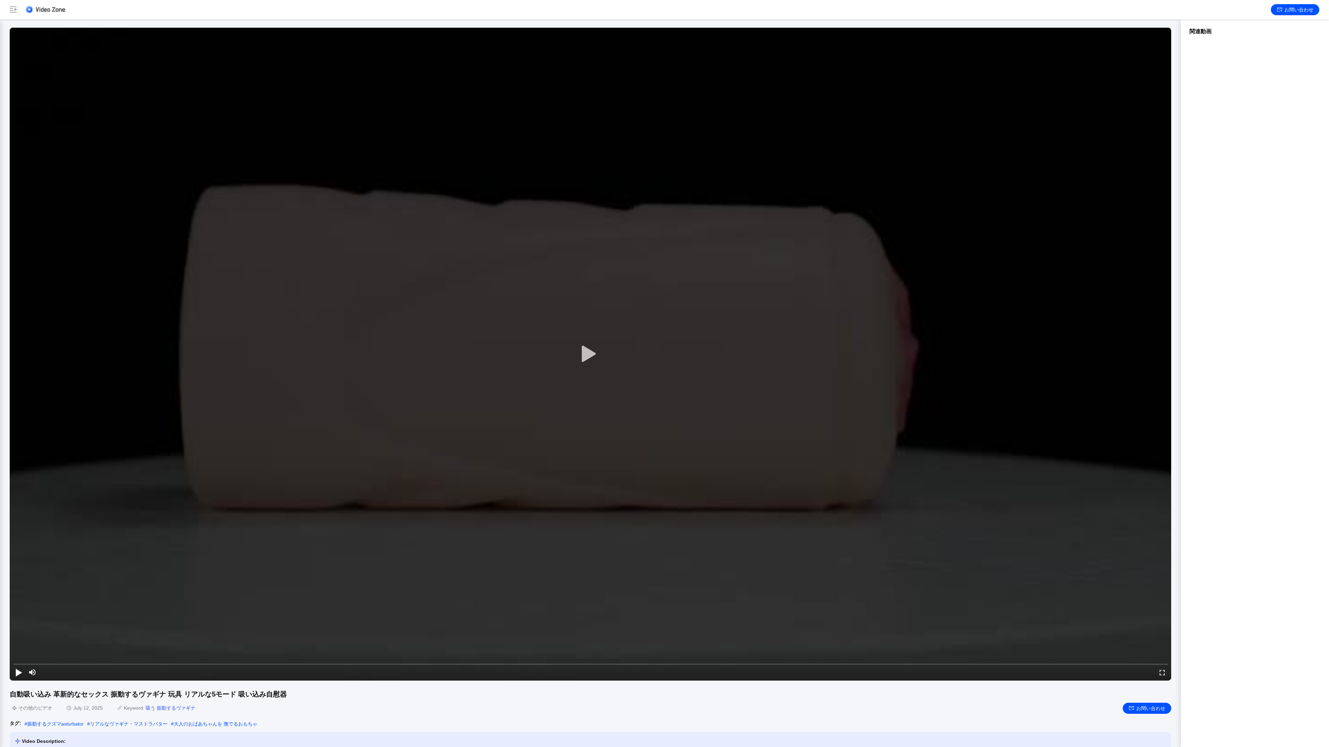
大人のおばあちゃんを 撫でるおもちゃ (215, 724)
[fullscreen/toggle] (1162, 672)
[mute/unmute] (32, 672)
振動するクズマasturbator (55, 724)
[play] (590, 354)
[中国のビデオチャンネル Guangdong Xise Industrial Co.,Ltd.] (45, 9)
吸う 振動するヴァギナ (171, 708)
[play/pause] (19, 672)
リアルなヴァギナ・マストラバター (129, 724)
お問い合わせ (1298, 9)
